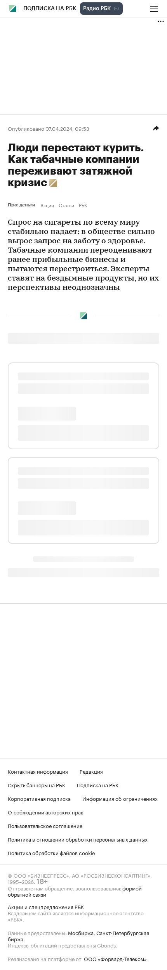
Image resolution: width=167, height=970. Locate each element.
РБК (83, 205)
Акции (47, 205)
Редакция (91, 771)
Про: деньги (22, 205)
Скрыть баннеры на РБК (36, 784)
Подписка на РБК (97, 784)
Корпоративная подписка (39, 798)
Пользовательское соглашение (45, 825)
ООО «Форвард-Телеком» (115, 958)
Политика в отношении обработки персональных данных (78, 839)
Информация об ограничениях (120, 798)
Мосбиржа (81, 932)
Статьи (66, 205)
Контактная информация (38, 771)
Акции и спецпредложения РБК (46, 906)
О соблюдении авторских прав (46, 812)
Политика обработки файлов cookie (51, 852)
